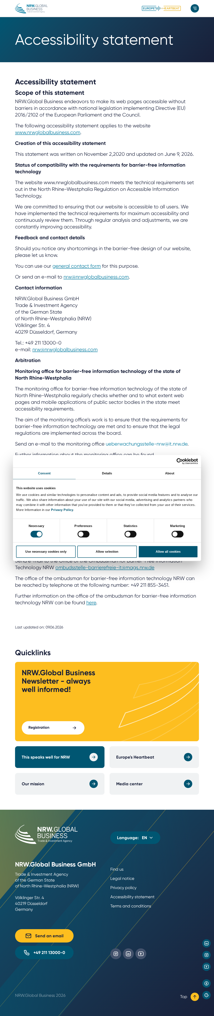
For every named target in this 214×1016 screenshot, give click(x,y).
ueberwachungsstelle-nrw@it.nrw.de (146, 444)
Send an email (49, 935)
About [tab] (169, 473)
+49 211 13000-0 (49, 952)
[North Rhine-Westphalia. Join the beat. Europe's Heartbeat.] (161, 8)
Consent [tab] (44, 473)
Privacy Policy (62, 510)
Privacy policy (123, 887)
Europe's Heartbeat (135, 757)
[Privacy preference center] (206, 995)
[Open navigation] (195, 8)
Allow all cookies (168, 551)
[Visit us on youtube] (206, 967)
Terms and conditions (130, 906)
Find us (117, 869)
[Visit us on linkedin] (206, 943)
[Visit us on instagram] (206, 955)
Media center (129, 783)
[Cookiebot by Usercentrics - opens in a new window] (179, 461)
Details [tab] (107, 473)
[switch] (83, 534)
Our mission (33, 783)
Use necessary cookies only (45, 551)
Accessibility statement (132, 896)
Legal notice (122, 878)
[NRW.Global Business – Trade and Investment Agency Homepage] (31, 8)
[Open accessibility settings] (206, 983)
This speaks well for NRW (46, 757)
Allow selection (107, 551)
